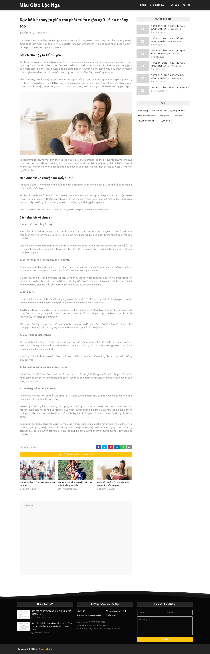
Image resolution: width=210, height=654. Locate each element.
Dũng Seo (26, 32)
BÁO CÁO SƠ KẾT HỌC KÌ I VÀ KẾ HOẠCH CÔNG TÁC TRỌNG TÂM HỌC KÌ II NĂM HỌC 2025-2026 (52, 626)
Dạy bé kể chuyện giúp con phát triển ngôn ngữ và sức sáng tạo (113, 484)
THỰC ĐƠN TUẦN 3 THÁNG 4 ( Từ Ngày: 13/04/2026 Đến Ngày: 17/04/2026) (168, 64)
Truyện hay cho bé (147, 120)
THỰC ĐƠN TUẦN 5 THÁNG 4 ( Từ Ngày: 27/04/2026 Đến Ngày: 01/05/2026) (168, 40)
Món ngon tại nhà (146, 115)
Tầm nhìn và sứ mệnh (116, 611)
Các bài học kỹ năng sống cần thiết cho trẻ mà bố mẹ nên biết (75, 484)
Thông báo (164, 115)
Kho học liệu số (159, 110)
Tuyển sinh (165, 120)
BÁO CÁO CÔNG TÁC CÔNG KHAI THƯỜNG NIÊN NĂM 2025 (52, 613)
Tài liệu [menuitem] (186, 5)
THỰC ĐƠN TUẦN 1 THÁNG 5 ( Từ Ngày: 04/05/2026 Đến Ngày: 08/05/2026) (168, 28)
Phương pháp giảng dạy (89, 615)
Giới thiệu (81, 611)
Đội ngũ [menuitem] (174, 5)
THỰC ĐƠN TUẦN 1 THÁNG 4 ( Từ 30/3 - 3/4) (170, 87)
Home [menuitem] (143, 5)
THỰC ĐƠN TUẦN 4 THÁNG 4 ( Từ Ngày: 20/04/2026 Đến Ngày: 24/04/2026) (168, 52)
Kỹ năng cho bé (28, 447)
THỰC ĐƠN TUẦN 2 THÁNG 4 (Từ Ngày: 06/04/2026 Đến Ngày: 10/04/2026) (167, 77)
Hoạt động (143, 110)
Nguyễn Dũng (45, 649)
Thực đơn (177, 115)
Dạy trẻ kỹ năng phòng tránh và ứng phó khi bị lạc (37, 484)
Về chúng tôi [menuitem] (157, 5)
